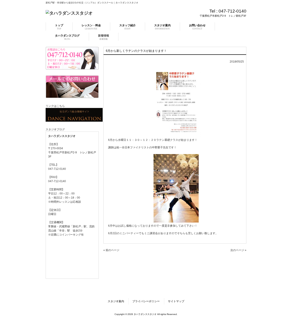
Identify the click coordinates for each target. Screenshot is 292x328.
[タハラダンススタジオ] (69, 13)
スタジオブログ (55, 129)
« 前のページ (111, 250)
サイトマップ (176, 301)
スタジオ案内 (116, 301)
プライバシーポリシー (146, 301)
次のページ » (238, 250)
